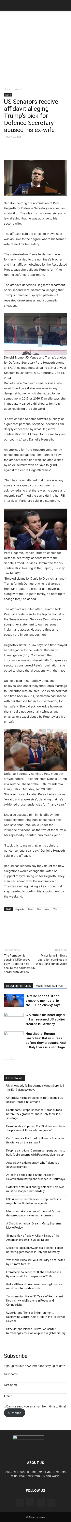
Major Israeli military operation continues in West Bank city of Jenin (51, 960)
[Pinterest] (41, 1503)
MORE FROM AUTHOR (49, 985)
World (18, 89)
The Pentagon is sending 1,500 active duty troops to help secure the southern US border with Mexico (19, 964)
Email (7, 1395)
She (39, 909)
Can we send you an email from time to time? (36, 1406)
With (55, 909)
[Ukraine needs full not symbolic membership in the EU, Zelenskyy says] (14, 1000)
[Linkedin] (57, 932)
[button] (6, 5)
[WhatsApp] (47, 932)
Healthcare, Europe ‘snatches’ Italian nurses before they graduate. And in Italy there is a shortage (34, 1114)
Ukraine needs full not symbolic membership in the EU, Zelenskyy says (44, 1000)
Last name (11, 1385)
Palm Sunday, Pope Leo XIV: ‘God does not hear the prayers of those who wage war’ (35, 1128)
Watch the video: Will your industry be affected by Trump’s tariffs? (35, 1262)
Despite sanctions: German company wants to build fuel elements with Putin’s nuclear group (35, 1152)
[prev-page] (6, 1057)
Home (7, 89)
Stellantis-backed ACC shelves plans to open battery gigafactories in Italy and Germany (34, 1249)
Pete (30, 909)
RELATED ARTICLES (18, 985)
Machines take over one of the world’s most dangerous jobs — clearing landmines (34, 1213)
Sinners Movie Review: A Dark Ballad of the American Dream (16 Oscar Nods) (33, 1237)
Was (47, 909)
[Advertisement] (35, 50)
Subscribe (14, 1413)
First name (11, 1374)
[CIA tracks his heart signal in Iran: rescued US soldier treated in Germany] (14, 1019)
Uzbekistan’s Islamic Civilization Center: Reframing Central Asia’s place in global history (35, 1331)
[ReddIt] (38, 932)
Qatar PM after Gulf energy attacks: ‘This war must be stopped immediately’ (35, 1189)
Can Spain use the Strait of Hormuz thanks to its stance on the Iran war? (35, 1140)
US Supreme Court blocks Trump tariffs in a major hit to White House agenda (34, 1201)
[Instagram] (30, 1502)
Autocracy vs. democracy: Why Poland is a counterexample (32, 1164)
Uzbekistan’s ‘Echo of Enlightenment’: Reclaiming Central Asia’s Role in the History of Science (35, 1317)
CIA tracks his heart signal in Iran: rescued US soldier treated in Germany (45, 1019)
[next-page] (12, 1057)
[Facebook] (20, 932)
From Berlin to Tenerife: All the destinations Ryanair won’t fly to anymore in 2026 (33, 1274)
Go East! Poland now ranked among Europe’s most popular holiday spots (34, 1286)
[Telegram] (66, 932)
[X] (29, 932)
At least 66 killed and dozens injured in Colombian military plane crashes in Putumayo (35, 1177)
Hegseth (19, 909)
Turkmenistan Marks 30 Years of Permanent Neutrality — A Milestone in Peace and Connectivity (34, 1300)
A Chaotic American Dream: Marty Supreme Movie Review (33, 1225)
